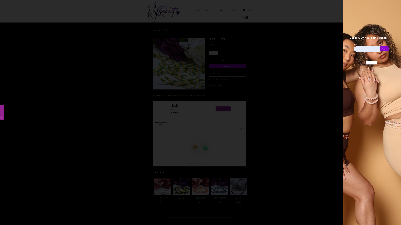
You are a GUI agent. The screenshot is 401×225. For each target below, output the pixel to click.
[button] (396, 4)
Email (356, 44)
